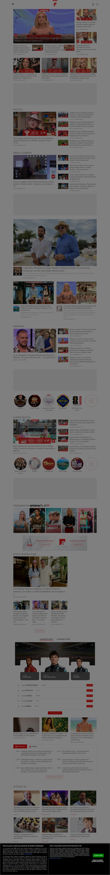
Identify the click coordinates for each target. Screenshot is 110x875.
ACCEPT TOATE (98, 855)
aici (13, 865)
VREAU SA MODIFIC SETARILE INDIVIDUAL (98, 860)
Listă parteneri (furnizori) (55, 858)
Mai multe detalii (28, 854)
